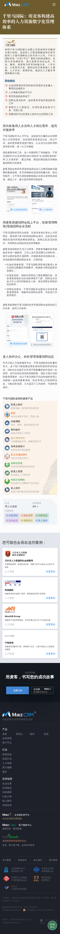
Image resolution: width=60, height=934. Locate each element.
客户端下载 (14, 845)
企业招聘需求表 (18, 209)
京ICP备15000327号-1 (11, 910)
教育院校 (7, 754)
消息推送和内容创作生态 (14, 840)
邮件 (32, 733)
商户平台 (7, 742)
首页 (4, 845)
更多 (4, 771)
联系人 (19, 733)
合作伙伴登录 (28, 845)
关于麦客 (6, 860)
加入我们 (38, 860)
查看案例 (50, 571)
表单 (4, 733)
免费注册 (17, 690)
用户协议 (53, 860)
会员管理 (7, 738)
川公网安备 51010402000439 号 (40, 910)
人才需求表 (45, 209)
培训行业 (7, 758)
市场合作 (22, 860)
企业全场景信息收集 (12, 818)
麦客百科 (6, 828)
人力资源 (7, 763)
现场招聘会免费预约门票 (18, 344)
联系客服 (17, 828)
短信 (46, 733)
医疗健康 (7, 767)
